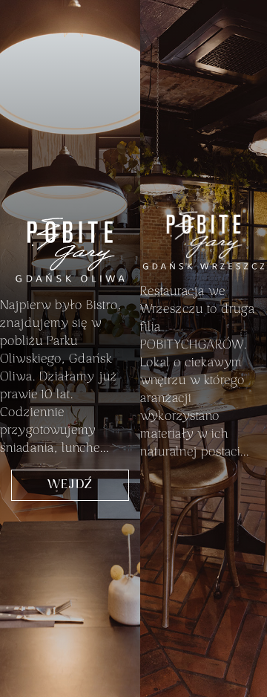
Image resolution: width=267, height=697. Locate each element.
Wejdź (70, 485)
